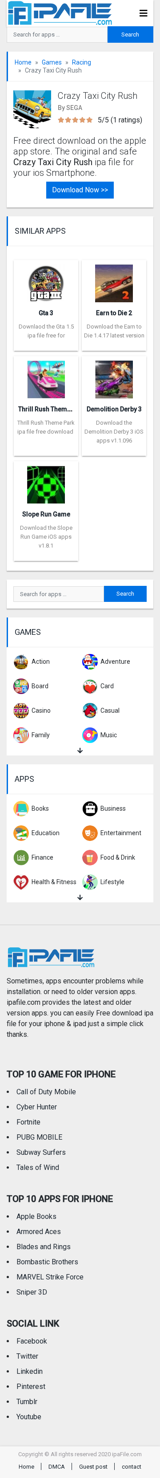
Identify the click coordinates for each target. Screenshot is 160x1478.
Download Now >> (80, 190)
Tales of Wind (37, 1167)
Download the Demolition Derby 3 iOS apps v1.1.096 (114, 431)
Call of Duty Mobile (46, 1092)
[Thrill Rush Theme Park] (46, 376)
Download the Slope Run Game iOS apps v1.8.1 (46, 536)
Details (45, 344)
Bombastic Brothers (47, 1262)
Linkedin (29, 1371)
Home (23, 62)
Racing (81, 62)
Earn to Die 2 (114, 313)
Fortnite (28, 1122)
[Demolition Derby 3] (114, 376)
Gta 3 (46, 313)
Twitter (27, 1356)
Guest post (93, 1466)
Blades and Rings (43, 1246)
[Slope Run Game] (46, 481)
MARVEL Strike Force (50, 1277)
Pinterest (30, 1386)
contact (131, 1466)
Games (52, 62)
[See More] (80, 750)
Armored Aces (38, 1231)
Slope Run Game (46, 514)
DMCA (56, 1466)
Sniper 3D (31, 1292)
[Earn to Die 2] (114, 280)
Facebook (31, 1341)
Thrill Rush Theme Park (51, 409)
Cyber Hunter (36, 1107)
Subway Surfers (41, 1152)
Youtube (28, 1417)
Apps (24, 779)
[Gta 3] (46, 280)
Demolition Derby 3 (114, 409)
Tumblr (26, 1401)
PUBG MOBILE (39, 1137)
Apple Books (36, 1216)
